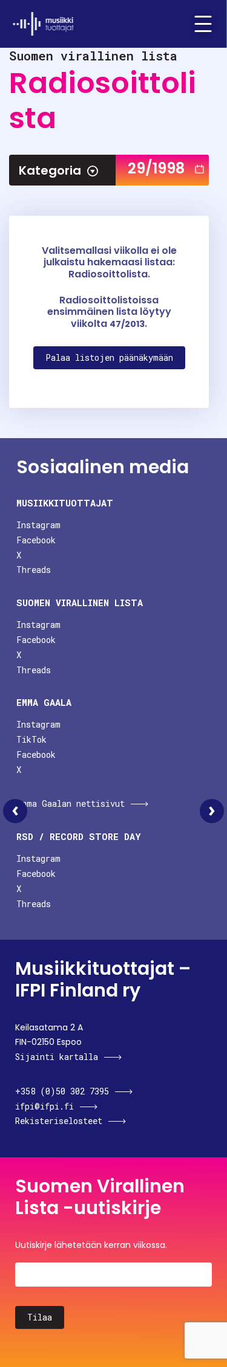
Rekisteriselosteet (58, 1120)
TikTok (31, 739)
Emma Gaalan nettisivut (70, 803)
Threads (33, 569)
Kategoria (50, 170)
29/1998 (156, 168)
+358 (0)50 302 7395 (62, 1091)
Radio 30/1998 (212, 811)
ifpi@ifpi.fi (44, 1106)
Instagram (38, 525)
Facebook (36, 540)
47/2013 (127, 324)
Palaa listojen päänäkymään (109, 357)
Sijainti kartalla (56, 1056)
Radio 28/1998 (15, 811)
